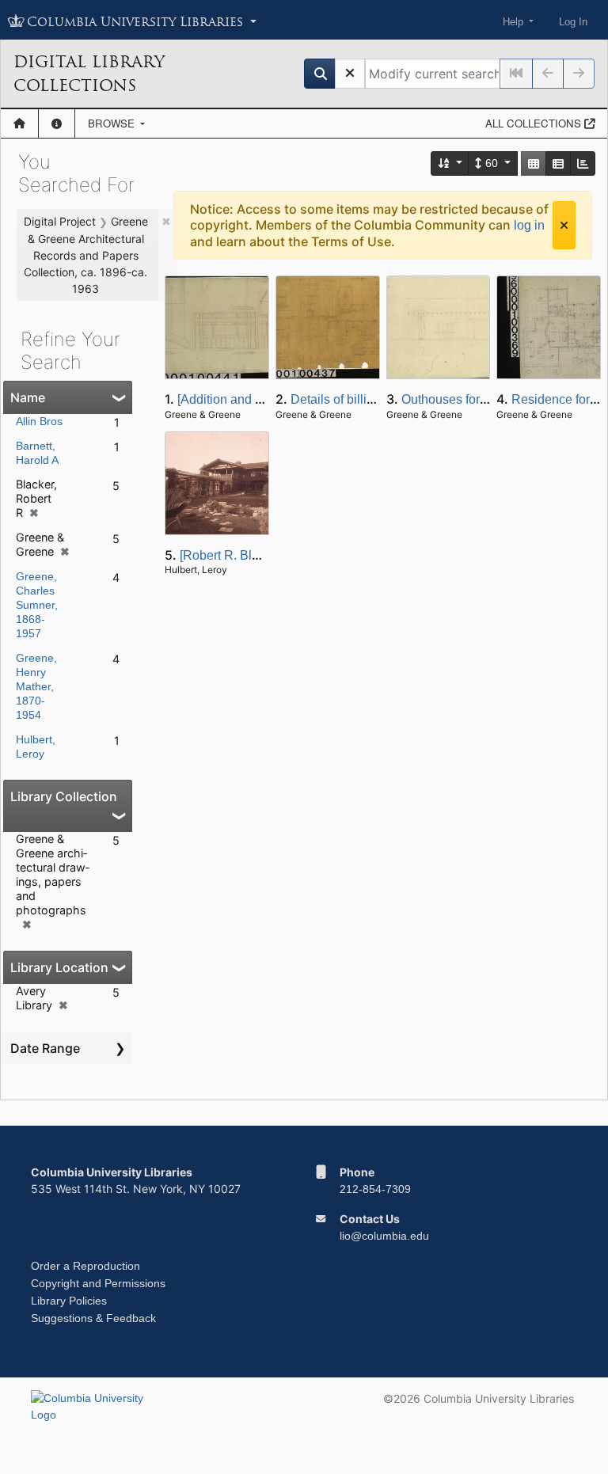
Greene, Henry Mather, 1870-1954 (36, 686)
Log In (573, 22)
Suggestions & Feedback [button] (93, 1318)
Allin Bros (39, 421)
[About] (56, 123)
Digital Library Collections (89, 73)
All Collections (534, 123)
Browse (113, 123)
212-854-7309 (375, 1189)
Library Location (59, 967)
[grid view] (533, 163)
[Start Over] (350, 74)
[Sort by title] (450, 163)
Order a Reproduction (85, 1265)
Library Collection (63, 796)
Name (27, 397)
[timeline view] (582, 163)
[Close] (564, 225)
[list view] (558, 163)
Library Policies (69, 1300)
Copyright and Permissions (98, 1283)
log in (529, 225)
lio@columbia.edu (384, 1235)
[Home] (19, 123)
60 (491, 163)
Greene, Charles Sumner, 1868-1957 (37, 605)
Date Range (45, 1048)
